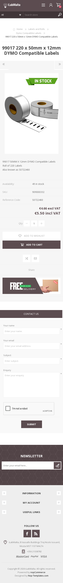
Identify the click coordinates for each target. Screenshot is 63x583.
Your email (8, 340)
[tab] (31, 314)
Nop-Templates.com (38, 575)
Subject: (7, 355)
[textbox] (39, 14)
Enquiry (7, 370)
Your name (8, 325)
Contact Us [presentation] (31, 313)
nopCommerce (37, 572)
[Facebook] (27, 533)
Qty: (21, 223)
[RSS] (36, 533)
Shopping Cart (58, 5)
